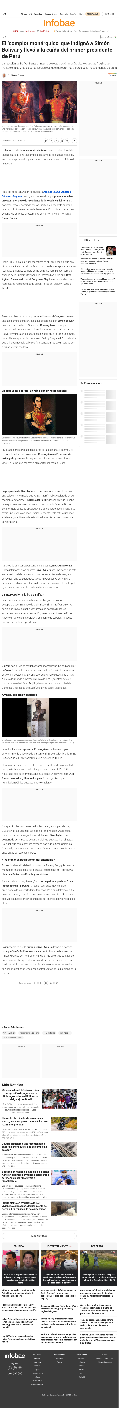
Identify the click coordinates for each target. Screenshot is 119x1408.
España (73, 14)
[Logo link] (59, 23)
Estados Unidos (51, 14)
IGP (43, 31)
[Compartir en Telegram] (67, 141)
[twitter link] (15, 1368)
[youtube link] (10, 1373)
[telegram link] (15, 1373)
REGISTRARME (92, 14)
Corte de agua (84, 31)
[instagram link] (20, 1368)
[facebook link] (10, 1368)
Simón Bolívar (9, 1033)
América (37, 1358)
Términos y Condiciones (104, 1358)
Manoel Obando (17, 75)
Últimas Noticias (37, 1384)
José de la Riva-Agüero (12, 1037)
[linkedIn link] (20, 1373)
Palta (76, 31)
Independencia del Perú (29, 1033)
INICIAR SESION (109, 14)
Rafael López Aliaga (97, 31)
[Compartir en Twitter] (56, 141)
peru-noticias (65, 1033)
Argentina (38, 14)
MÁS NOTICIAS (39, 1236)
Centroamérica (37, 1381)
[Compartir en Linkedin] (62, 141)
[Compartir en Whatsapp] (46, 141)
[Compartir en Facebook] (51, 141)
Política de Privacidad (104, 1362)
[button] (4, 14)
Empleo (59, 1362)
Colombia (64, 14)
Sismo (27, 31)
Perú (4, 37)
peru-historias (49, 1033)
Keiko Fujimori (67, 31)
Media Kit (81, 1377)
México (81, 14)
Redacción (59, 1358)
